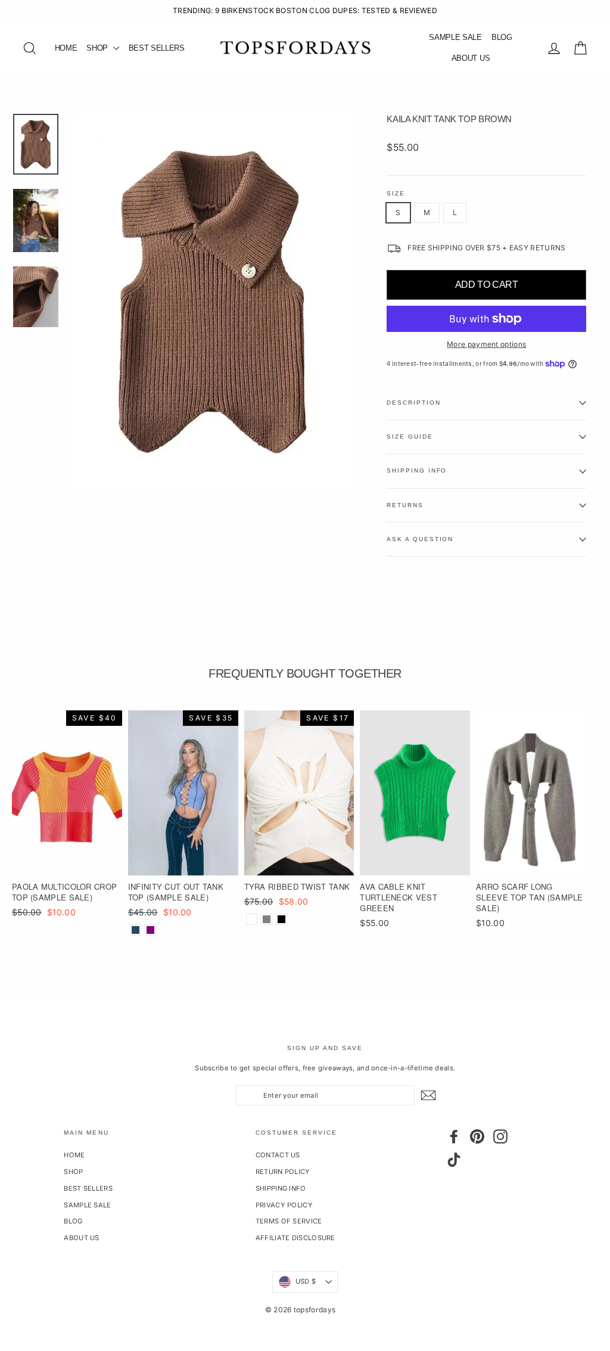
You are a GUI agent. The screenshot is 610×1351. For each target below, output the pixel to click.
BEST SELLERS (157, 48)
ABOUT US (471, 58)
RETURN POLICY (283, 1171)
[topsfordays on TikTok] (454, 1160)
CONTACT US (278, 1155)
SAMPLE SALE (455, 37)
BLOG (501, 37)
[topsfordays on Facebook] (454, 1136)
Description (413, 402)
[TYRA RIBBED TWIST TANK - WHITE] (252, 919)
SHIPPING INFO (281, 1188)
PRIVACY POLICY (284, 1205)
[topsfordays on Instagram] (500, 1136)
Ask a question (420, 539)
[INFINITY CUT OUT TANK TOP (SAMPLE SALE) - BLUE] (135, 930)
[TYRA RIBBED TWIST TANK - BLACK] (281, 919)
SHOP (98, 48)
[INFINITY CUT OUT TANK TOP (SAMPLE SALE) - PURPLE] (150, 930)
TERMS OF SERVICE (289, 1221)
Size (396, 194)
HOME (66, 48)
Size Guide (409, 436)
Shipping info (417, 470)
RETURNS (405, 505)
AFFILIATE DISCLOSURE (295, 1238)
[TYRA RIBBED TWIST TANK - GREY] (267, 919)
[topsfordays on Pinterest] (477, 1136)
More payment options (486, 344)
